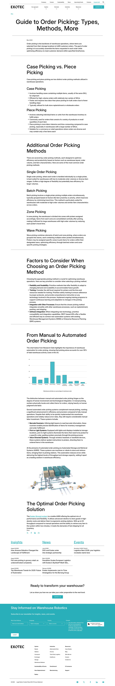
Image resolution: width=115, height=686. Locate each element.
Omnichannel (53, 666)
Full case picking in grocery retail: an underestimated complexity (24, 561)
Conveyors (37, 654)
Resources (78, 7)
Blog (12, 13)
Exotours (89, 2)
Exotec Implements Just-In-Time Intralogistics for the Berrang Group (55, 571)
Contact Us (98, 7)
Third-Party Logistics (55, 654)
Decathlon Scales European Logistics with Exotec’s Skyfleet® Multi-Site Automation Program (56, 561)
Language (31, 620)
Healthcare (52, 657)
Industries (67, 7)
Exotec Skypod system (38, 516)
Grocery (52, 651)
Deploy (36, 674)
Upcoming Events (78, 2)
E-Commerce (68, 666)
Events (79, 542)
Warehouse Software (40, 662)
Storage (36, 659)
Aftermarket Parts (54, 649)
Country (50, 620)
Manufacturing (53, 670)
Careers (52, 2)
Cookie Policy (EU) (28, 682)
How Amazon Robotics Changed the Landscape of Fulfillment (24, 551)
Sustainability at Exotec (41, 666)
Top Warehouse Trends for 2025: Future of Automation (26, 571)
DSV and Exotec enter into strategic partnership (52, 551)
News (69, 2)
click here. (79, 630)
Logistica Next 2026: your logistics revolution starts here (87, 551)
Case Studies (68, 649)
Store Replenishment (40, 670)
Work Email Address (16, 620)
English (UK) (97, 2)
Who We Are (68, 654)
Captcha (89, 620)
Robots (36, 649)
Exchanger (37, 657)
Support (67, 670)
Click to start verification (97, 624)
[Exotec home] (18, 6)
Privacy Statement (38, 682)
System (46, 7)
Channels (56, 7)
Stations (36, 651)
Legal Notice (20, 682)
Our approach (34, 7)
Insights (16, 542)
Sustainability (61, 2)
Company (43, 2)
